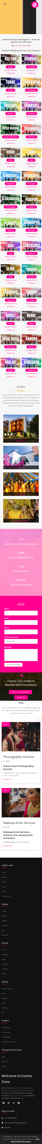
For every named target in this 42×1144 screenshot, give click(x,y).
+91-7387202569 (10, 1118)
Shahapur (5, 925)
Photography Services (18, 757)
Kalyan (4, 959)
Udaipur (4, 916)
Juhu (3, 1012)
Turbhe (4, 974)
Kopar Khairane (7, 989)
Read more (7, 779)
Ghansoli (5, 964)
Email (6, 618)
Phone (6, 628)
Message (7, 647)
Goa (3, 930)
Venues (4, 882)
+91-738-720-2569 (22, 45)
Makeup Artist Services (19, 823)
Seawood (5, 969)
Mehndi (4, 1066)
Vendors (10, 73)
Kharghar (5, 998)
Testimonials (6, 896)
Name (6, 609)
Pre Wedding (21, 468)
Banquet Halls (10, 70)
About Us (5, 877)
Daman (4, 911)
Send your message (13, 665)
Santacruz (5, 935)
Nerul (3, 1003)
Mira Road (5, 1008)
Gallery (4, 891)
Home (4, 872)
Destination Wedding (21, 521)
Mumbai (7, 1128)
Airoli (3, 993)
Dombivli (5, 955)
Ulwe (3, 950)
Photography (21, 494)
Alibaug (4, 921)
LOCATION (21, 697)
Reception (5, 1062)
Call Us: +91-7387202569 (20, 692)
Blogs (4, 887)
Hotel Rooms (21, 441)
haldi (3, 1057)
